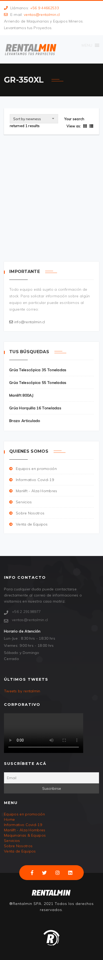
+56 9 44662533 (44, 8)
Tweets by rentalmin (22, 691)
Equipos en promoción (36, 468)
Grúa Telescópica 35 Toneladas (47, 211)
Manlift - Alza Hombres (36, 490)
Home (9, 819)
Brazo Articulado (24, 420)
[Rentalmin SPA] (30, 49)
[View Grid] (85, 126)
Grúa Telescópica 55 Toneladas (38, 382)
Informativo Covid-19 (35, 479)
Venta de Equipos (32, 524)
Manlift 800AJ (21, 395)
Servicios (24, 502)
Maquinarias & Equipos (25, 835)
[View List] (90, 126)
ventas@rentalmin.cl (42, 14)
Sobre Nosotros (30, 513)
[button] (87, 45)
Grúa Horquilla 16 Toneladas (35, 408)
